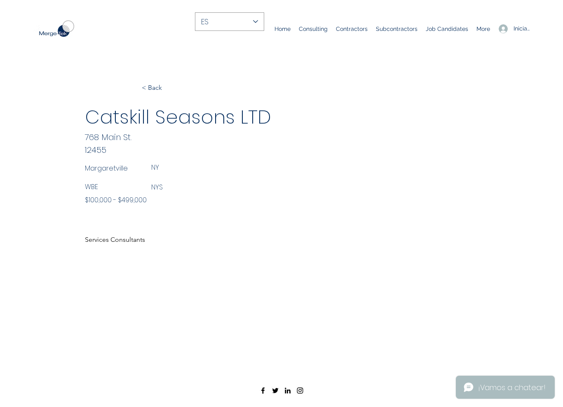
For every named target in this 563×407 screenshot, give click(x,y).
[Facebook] (263, 390)
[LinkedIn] (288, 390)
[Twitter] (275, 390)
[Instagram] (300, 390)
